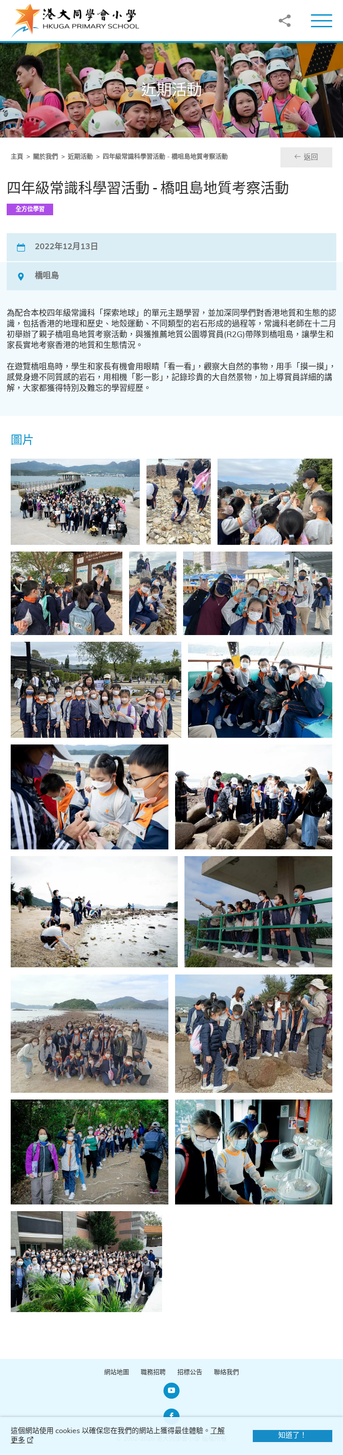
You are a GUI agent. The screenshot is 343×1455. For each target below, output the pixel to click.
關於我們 (45, 157)
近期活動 (80, 157)
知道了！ (292, 1435)
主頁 (17, 157)
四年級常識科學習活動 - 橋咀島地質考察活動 (165, 157)
